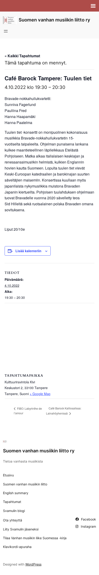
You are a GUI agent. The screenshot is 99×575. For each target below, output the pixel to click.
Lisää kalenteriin (28, 250)
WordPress (33, 564)
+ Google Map (40, 393)
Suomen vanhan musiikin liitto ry (54, 20)
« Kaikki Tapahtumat (22, 55)
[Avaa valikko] (6, 31)
